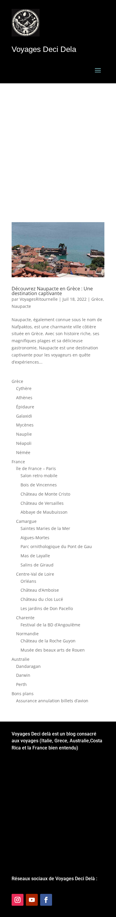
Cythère (24, 388)
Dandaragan (28, 666)
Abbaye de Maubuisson (44, 512)
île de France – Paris (36, 468)
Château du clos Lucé (42, 599)
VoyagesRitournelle (39, 299)
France (18, 461)
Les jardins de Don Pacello (47, 608)
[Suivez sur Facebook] (46, 900)
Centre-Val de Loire (35, 574)
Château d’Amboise (40, 590)
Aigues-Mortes (35, 537)
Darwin (23, 675)
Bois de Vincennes (39, 485)
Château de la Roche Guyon (48, 641)
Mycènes (25, 425)
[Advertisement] (58, 144)
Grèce (97, 299)
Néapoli (24, 443)
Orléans (28, 581)
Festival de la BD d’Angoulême (50, 625)
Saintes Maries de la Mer (45, 528)
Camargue (26, 521)
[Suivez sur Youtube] (32, 900)
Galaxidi (24, 416)
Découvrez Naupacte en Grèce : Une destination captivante (52, 291)
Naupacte (21, 306)
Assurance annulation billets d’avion (52, 700)
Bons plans (23, 693)
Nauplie (24, 434)
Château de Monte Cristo (45, 494)
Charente (25, 617)
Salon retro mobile (39, 475)
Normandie (27, 633)
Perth (21, 684)
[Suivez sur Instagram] (17, 900)
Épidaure (25, 407)
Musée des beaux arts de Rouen (53, 650)
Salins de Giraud (37, 565)
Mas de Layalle (35, 555)
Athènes (24, 397)
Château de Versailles (42, 503)
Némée (23, 452)
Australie (20, 659)
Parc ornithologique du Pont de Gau (56, 546)
